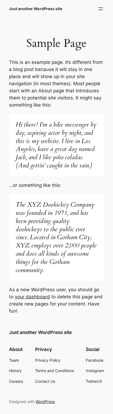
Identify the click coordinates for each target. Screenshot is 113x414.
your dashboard (32, 296)
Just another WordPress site (35, 8)
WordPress (45, 401)
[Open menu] (100, 8)
